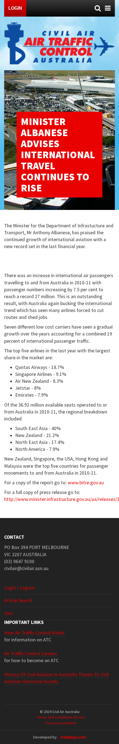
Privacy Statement (60, 722)
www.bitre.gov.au (86, 483)
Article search (18, 600)
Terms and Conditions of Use (61, 717)
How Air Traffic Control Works (34, 633)
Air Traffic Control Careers (30, 654)
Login (15, 8)
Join (8, 613)
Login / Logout (19, 588)
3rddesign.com (73, 737)
